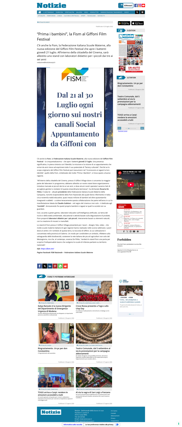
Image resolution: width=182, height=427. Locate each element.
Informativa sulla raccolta (73, 424)
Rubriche (59, 12)
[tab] (124, 206)
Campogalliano (90, 303)
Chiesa (59, 16)
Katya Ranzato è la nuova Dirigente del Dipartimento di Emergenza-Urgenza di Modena (54, 308)
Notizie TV (101, 16)
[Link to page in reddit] (65, 266)
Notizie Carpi (122, 131)
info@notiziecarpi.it (85, 419)
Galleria (79, 12)
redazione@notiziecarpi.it (46, 62)
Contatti (113, 413)
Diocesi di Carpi (99, 411)
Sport (83, 16)
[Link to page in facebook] (39, 266)
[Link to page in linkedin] (49, 266)
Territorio (51, 16)
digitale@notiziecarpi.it (86, 421)
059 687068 (81, 417)
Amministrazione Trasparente (111, 12)
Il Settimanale (49, 12)
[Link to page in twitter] (44, 266)
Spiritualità (69, 12)
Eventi (126, 12)
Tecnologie (91, 16)
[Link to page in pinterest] (55, 266)
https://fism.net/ (47, 249)
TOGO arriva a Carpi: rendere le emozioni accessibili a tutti (53, 393)
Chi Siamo (114, 411)
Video (86, 12)
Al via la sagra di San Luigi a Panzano (93, 392)
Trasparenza (115, 421)
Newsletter (94, 12)
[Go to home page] (39, 12)
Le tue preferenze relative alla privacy (99, 424)
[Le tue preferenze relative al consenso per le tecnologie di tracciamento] (178, 423)
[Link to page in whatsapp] (60, 266)
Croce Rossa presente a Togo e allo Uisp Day (92, 307)
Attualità (41, 16)
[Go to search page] (137, 12)
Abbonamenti (115, 416)
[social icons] (124, 231)
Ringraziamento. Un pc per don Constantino (52, 349)
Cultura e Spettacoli (71, 16)
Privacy (113, 418)
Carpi (97, 303)
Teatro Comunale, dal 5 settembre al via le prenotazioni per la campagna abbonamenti (93, 351)
